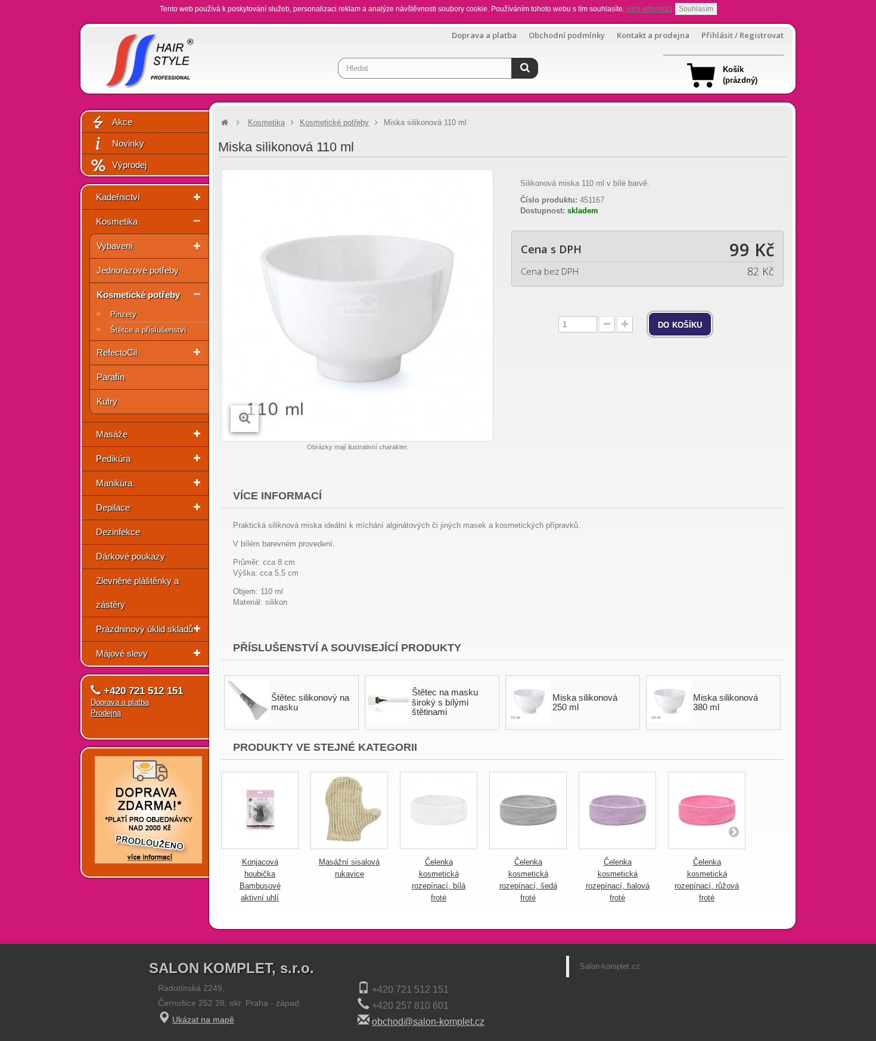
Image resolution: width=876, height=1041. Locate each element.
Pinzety (123, 314)
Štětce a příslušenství (148, 329)
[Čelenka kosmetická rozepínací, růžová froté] (706, 810)
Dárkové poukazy (130, 556)
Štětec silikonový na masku (310, 702)
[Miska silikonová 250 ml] (529, 700)
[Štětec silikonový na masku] (247, 700)
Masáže (112, 434)
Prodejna (106, 712)
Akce (122, 122)
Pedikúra (113, 458)
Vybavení (115, 246)
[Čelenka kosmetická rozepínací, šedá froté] (528, 810)
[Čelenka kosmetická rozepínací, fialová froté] (617, 810)
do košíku (680, 324)
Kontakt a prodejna (653, 35)
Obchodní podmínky (567, 35)
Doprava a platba (484, 35)
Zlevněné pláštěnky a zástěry (137, 593)
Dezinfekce (118, 532)
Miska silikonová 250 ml (584, 702)
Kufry (107, 401)
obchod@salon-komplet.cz (428, 1022)
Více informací (649, 9)
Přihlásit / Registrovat (742, 35)
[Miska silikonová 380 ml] (669, 700)
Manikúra (114, 483)
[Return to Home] (224, 122)
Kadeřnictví (118, 197)
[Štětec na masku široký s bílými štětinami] (388, 700)
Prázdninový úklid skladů (144, 629)
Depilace (113, 507)
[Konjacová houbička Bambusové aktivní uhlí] (260, 810)
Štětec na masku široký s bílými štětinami (445, 702)
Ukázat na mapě (203, 1019)
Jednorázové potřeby (138, 270)
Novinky (128, 143)
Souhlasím (696, 9)
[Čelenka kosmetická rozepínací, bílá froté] (438, 810)
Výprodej (129, 165)
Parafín (111, 377)
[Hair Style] (148, 57)
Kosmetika (117, 221)
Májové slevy (122, 653)
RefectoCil (117, 352)
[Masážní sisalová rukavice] (349, 810)
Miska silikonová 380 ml (725, 702)
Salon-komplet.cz (610, 966)
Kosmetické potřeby (138, 295)
